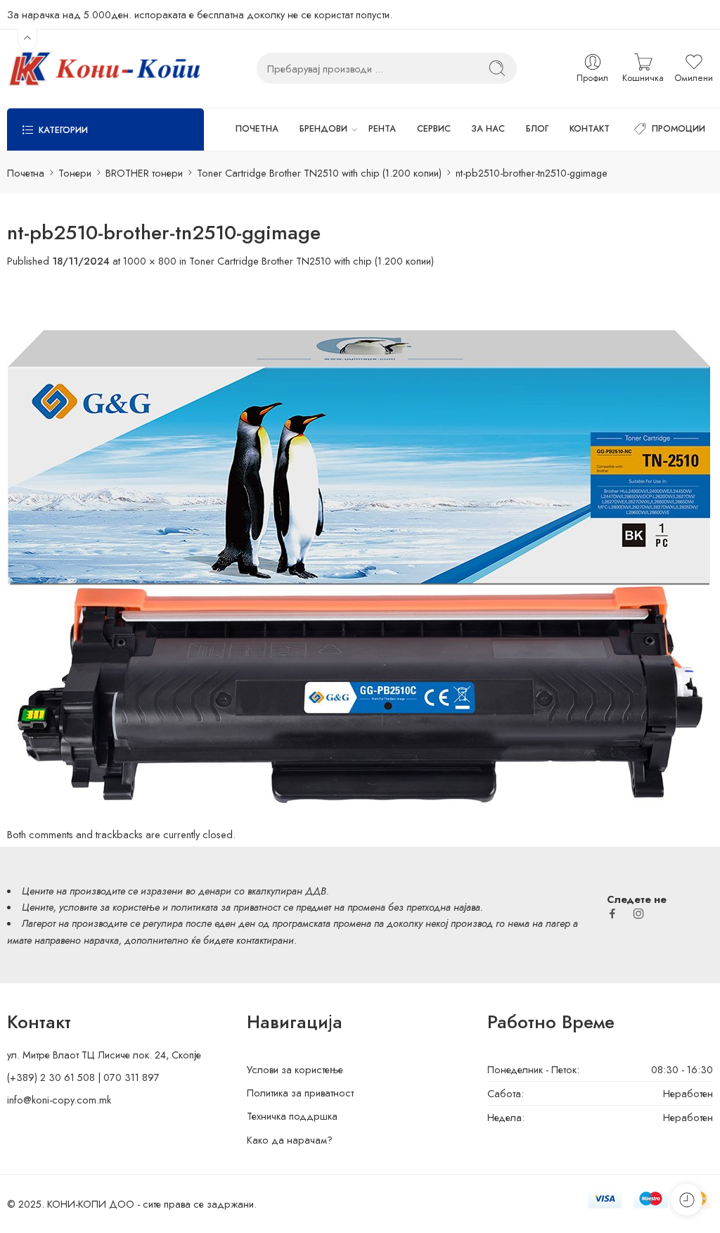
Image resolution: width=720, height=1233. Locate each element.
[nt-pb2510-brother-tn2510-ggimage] (358, 546)
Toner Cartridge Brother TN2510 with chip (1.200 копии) (319, 172)
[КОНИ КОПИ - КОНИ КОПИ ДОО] (103, 69)
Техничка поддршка (292, 1115)
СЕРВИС (434, 128)
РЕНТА (382, 128)
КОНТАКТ (590, 128)
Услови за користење (295, 1069)
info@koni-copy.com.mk (59, 1099)
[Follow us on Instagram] (638, 913)
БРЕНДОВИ (323, 128)
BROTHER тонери (144, 172)
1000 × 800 (149, 260)
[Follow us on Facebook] (612, 913)
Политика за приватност (300, 1092)
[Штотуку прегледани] (686, 1199)
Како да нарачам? (290, 1139)
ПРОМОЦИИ (678, 128)
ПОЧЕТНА (257, 128)
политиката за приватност (226, 906)
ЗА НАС (488, 128)
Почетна (25, 172)
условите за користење (109, 906)
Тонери (74, 172)
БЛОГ (537, 128)
